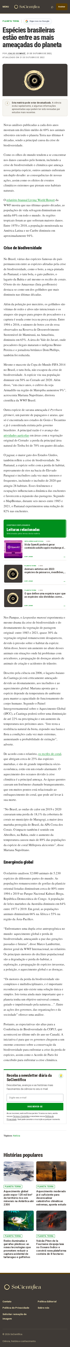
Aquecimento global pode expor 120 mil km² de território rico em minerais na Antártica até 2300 (19, 1198)
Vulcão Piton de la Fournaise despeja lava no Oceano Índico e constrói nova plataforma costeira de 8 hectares (51, 1247)
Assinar (61, 7)
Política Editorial (47, 1301)
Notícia (16, 1136)
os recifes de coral (49, 754)
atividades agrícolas (16, 435)
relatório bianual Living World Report (30, 200)
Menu (6, 7)
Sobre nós (43, 1307)
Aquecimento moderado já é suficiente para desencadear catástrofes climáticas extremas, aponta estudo (51, 1198)
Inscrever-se (35, 1106)
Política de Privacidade (16, 1307)
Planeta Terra (11, 21)
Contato (7, 1301)
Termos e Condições (21, 1116)
